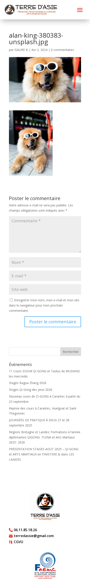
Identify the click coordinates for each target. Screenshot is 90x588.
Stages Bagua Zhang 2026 (27, 383)
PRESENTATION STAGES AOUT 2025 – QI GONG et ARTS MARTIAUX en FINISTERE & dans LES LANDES (43, 454)
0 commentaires (62, 50)
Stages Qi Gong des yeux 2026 (30, 390)
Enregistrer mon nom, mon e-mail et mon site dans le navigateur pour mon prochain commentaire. (44, 305)
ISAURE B (21, 50)
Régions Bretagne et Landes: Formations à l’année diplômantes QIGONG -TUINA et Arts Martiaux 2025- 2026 (44, 437)
